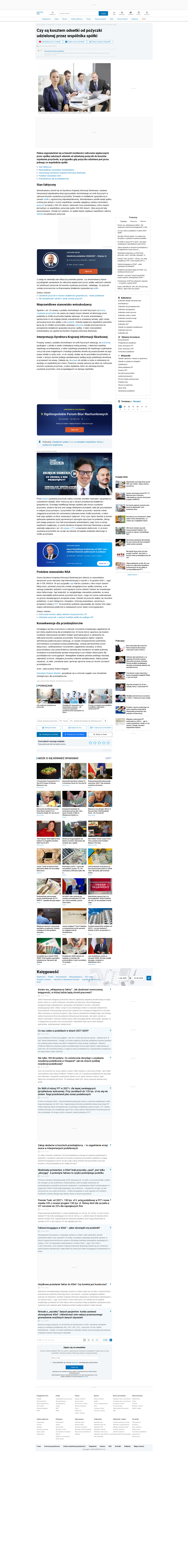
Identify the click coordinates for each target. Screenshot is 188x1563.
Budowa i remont (137, 1406)
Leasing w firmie (99, 1408)
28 (137, 406)
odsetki (40, 214)
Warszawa (87, 419)
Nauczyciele (59, 1427)
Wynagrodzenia (61, 1401)
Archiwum (135, 1424)
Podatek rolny (123, 382)
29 (142, 406)
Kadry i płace (41, 1431)
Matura (58, 1434)
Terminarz (126, 401)
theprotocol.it (136, 1434)
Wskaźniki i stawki (119, 1419)
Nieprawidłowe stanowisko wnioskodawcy (56, 170)
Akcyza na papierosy (125, 385)
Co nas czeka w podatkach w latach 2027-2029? (132, 232)
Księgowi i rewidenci (44, 979)
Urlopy (58, 1406)
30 (146, 406)
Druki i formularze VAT (126, 349)
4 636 (105, 1340)
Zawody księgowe (42, 1408)
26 (129, 406)
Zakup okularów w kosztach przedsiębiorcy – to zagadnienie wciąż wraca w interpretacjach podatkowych (133, 249)
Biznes (64, 19)
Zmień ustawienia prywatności (74, 1446)
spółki (46, 199)
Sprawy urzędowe (80, 1406)
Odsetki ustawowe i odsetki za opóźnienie (132, 358)
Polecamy (120, 640)
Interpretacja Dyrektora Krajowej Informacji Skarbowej (62, 173)
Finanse (134, 1403)
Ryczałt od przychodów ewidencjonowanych (126, 374)
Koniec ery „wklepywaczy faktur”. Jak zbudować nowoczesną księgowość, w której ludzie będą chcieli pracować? (133, 226)
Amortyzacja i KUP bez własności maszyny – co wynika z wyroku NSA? (133, 282)
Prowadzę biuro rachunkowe (122, 1401)
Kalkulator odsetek (99, 1429)
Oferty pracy (136, 1436)
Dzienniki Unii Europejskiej (83, 1429)
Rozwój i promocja (42, 1429)
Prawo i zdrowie (80, 1413)
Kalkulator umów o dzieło (127, 315)
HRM (57, 1410)
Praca (77, 1408)
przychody (106, 342)
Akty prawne (79, 1419)
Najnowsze (133, 221)
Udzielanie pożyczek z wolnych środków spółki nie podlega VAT (66, 617)
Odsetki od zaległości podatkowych (130, 327)
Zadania (39, 1427)
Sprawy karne (79, 1401)
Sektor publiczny (77, 19)
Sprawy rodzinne (80, 1399)
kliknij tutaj (85, 1376)
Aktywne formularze (131, 337)
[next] (111, 1340)
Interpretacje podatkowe (126, 391)
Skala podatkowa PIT (125, 367)
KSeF (144, 19)
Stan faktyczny (45, 167)
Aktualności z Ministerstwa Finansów (66, 979)
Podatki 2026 (122, 477)
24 (120, 406)
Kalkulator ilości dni (125, 330)
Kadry (56, 19)
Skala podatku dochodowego (122, 1434)
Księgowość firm (42, 1396)
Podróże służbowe (118, 1429)
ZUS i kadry (89, 977)
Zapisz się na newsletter (102, 727)
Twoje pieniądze (100, 19)
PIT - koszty (64, 721)
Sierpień (137, 401)
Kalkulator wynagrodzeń (126, 309)
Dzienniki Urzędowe (81, 1427)
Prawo (88, 19)
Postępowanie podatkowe (127, 343)
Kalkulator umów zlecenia (127, 312)
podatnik (70, 322)
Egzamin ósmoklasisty (63, 1436)
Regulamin (93, 1446)
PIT (64, 24)
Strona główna (41, 24)
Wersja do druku (50, 727)
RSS (110, 1446)
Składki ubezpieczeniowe (121, 1427)
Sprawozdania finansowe (121, 1408)
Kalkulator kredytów (125, 321)
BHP (57, 1408)
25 (125, 406)
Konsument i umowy (81, 1403)
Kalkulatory (126, 297)
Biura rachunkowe (119, 1396)
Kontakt (118, 1446)
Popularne (123, 221)
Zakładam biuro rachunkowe (122, 1399)
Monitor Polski (79, 1424)
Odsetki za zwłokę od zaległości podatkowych (129, 363)
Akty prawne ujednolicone (83, 1431)
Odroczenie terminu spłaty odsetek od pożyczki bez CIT (63, 614)
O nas (39, 1446)
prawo (74, 360)
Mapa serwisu (139, 1446)
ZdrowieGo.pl (136, 1422)
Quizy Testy (122, 388)
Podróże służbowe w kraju (121, 1422)
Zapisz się (88, 271)
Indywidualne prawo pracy (64, 1399)
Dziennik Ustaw (79, 1422)
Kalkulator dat (123, 333)
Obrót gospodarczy (75, 977)
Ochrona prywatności (52, 1446)
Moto (111, 19)
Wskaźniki (125, 355)
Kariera (102, 1446)
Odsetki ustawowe (118, 1431)
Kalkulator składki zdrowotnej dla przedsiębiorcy (129, 302)
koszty (45, 499)
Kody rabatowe (136, 1427)
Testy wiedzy (60, 1439)
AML (114, 1410)
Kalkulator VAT (123, 324)
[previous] (84, 1340)
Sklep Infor (78, 1410)
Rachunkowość (123, 340)
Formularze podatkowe (126, 351)
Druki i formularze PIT (125, 346)
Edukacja (135, 19)
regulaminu (74, 1362)
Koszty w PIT (122, 370)
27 (133, 406)
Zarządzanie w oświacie (63, 1431)
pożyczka (79, 325)
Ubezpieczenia (60, 1403)
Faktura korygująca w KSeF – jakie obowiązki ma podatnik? (130, 265)
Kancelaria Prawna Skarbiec (54, 51)
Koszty (69, 24)
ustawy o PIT (68, 528)
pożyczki (40, 205)
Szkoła (58, 1424)
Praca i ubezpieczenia (101, 1403)
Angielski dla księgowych (91, 979)
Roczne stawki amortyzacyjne (128, 379)
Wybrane (143, 221)
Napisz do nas (76, 727)
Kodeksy (77, 1434)
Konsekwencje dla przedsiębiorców (54, 179)
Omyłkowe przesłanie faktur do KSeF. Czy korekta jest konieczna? (132, 271)
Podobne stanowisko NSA (50, 176)
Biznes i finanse (99, 1399)
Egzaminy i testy (61, 1429)
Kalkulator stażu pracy (101, 1431)
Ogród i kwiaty (136, 1408)
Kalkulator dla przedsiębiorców (129, 306)
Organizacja (40, 1422)
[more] (105, 721)
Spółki (96, 1401)
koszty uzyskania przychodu (47, 721)
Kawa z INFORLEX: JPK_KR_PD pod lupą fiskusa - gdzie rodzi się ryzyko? (133, 288)
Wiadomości (41, 977)
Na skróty (135, 1419)
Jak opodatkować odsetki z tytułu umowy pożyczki (60, 298)
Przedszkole (59, 1422)
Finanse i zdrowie (99, 1410)
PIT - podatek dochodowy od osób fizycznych (86, 721)
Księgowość (46, 19)
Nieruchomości (122, 19)
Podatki (59, 24)
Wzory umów (136, 1429)
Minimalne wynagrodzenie (121, 1424)
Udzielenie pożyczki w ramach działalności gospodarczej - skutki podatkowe (71, 296)
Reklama (127, 1446)
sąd (71, 583)
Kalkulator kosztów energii (127, 318)
